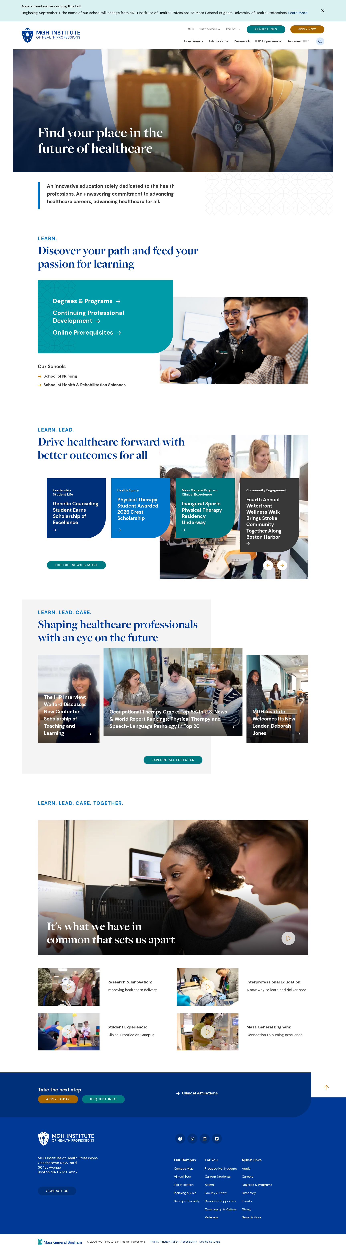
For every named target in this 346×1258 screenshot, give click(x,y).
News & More (208, 29)
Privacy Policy (170, 1241)
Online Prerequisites (83, 332)
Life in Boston (184, 1185)
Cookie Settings (209, 1241)
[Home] (66, 1138)
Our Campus (185, 1160)
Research (242, 41)
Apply (246, 1168)
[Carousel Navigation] (275, 565)
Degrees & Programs (83, 301)
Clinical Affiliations (200, 1093)
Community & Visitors (221, 1209)
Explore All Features (173, 760)
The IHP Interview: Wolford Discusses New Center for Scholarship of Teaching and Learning (65, 715)
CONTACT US (57, 1190)
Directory (249, 1193)
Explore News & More (76, 565)
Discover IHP (298, 41)
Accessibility (189, 1241)
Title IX (154, 1241)
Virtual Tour (182, 1176)
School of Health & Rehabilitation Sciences (84, 384)
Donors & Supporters (220, 1201)
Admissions (218, 41)
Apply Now (307, 29)
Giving (246, 1209)
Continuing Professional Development (88, 317)
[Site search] (320, 41)
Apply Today (58, 1099)
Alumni (209, 1185)
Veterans (211, 1217)
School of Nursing (60, 376)
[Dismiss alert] (322, 10)
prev (268, 565)
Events (247, 1201)
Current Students (218, 1176)
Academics (193, 41)
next (282, 565)
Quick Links (252, 1160)
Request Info (266, 29)
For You (231, 29)
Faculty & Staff (215, 1193)
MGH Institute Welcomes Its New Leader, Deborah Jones (273, 722)
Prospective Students (221, 1168)
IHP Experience (268, 41)
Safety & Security (187, 1201)
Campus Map (183, 1168)
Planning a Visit (185, 1193)
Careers (247, 1176)
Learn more (297, 12)
